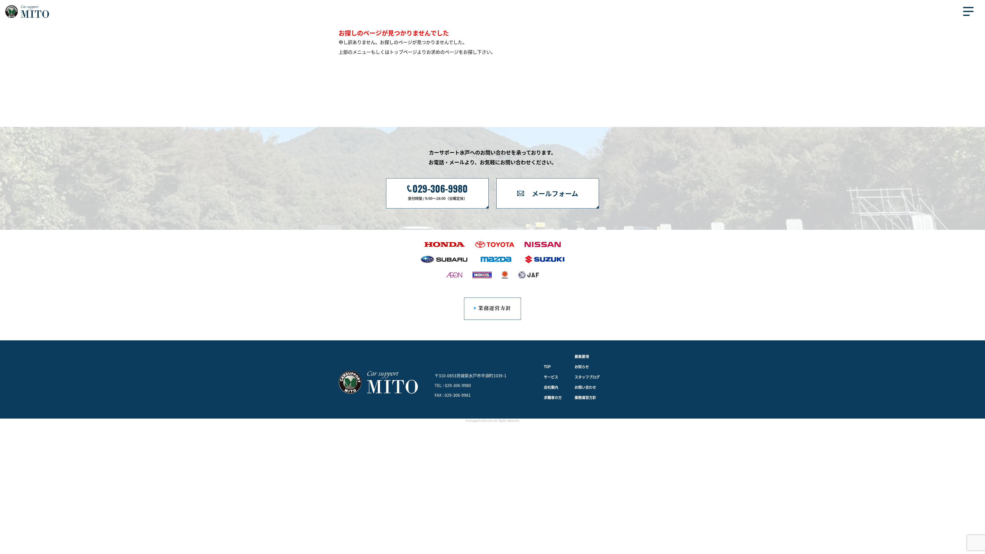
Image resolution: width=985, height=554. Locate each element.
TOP (547, 366)
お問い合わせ (585, 387)
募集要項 (582, 356)
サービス (551, 376)
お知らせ (582, 366)
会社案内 (551, 387)
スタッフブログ (587, 376)
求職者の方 (553, 397)
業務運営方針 (585, 397)
